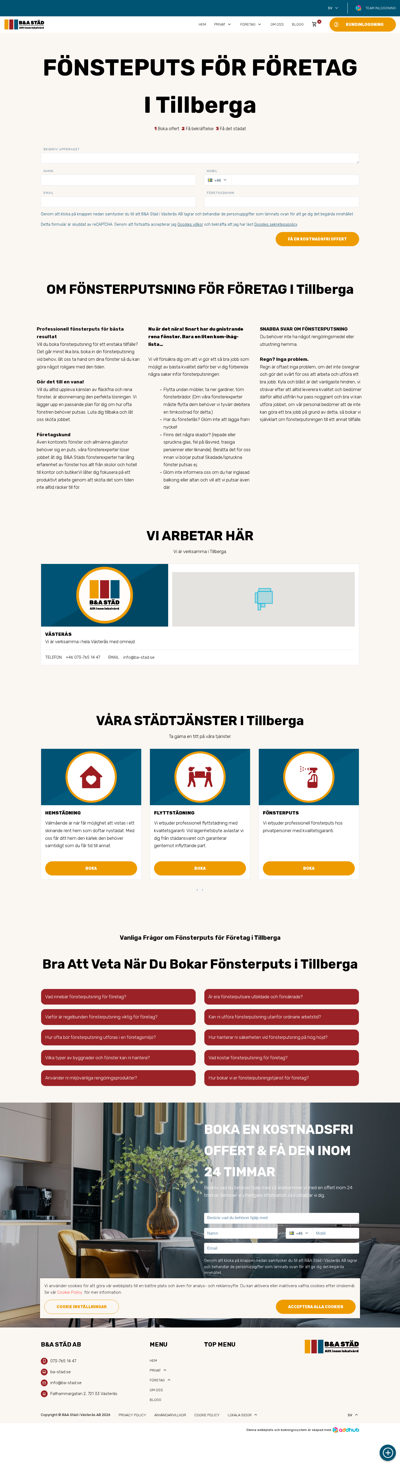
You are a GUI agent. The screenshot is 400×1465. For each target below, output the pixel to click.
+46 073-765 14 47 (83, 657)
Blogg (298, 24)
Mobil (212, 171)
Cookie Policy (207, 1415)
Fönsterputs (281, 813)
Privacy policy (132, 1415)
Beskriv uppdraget (62, 149)
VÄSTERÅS (58, 634)
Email (49, 193)
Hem (202, 24)
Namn (48, 171)
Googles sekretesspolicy (275, 224)
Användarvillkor (170, 1415)
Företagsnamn (220, 193)
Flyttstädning (174, 813)
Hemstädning (63, 813)
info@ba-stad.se (139, 657)
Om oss (277, 24)
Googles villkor (190, 224)
